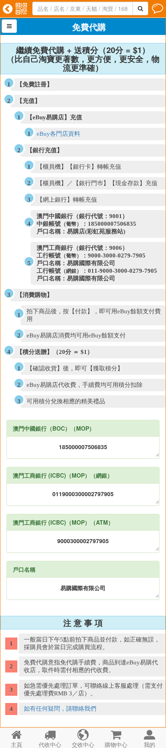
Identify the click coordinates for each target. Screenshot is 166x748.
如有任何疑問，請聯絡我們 (60, 708)
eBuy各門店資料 (58, 134)
